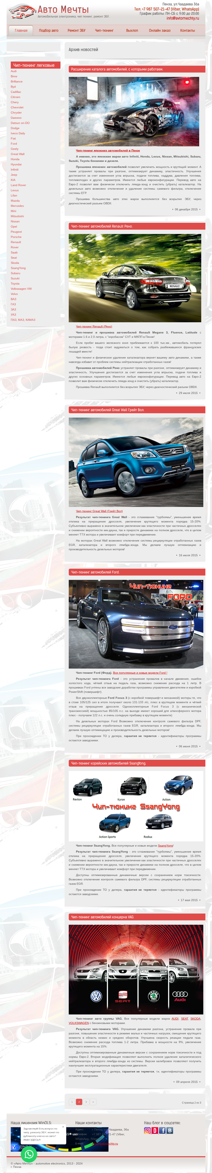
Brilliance (17, 81)
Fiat (13, 138)
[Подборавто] (49, 30)
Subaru (15, 273)
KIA (13, 180)
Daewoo (16, 117)
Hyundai (16, 164)
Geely (14, 148)
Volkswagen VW (21, 288)
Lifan (14, 195)
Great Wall (17, 154)
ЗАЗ (13, 309)
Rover (15, 247)
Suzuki (15, 278)
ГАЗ (13, 304)
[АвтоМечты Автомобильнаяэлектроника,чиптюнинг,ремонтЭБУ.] (60, 11)
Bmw (14, 76)
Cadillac (16, 91)
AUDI (175, 1018)
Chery (15, 102)
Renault (16, 242)
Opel (14, 226)
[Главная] (21, 30)
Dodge (15, 128)
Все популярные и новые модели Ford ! (140, 672)
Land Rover (18, 185)
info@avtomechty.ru (105, 1143)
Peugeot (16, 231)
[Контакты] (187, 30)
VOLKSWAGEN (79, 1023)
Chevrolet (17, 107)
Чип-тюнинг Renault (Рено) (94, 326)
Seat (14, 257)
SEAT (184, 1018)
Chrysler (16, 112)
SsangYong (165, 845)
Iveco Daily (18, 133)
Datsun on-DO (20, 123)
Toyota (15, 283)
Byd (13, 86)
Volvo (14, 294)
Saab (14, 252)
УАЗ (13, 314)
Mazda (15, 200)
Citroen (15, 97)
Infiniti (14, 169)
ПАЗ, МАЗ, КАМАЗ (23, 319)
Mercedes (17, 205)
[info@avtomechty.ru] (183, 18)
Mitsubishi (17, 216)
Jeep (14, 174)
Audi (14, 71)
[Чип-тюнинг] (104, 30)
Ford (14, 143)
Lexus (15, 190)
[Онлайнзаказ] (160, 30)
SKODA (195, 1018)
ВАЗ (13, 299)
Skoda (15, 262)
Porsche (16, 237)
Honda (15, 159)
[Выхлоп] (132, 30)
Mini (13, 211)
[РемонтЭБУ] (76, 30)
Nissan (15, 221)
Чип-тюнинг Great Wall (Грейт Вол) (99, 511)
